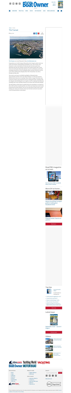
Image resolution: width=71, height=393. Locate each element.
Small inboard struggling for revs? (53, 296)
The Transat (11, 61)
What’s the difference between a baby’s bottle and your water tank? (53, 304)
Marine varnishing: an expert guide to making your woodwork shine (53, 203)
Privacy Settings (21, 391)
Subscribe (54, 2)
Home (10, 27)
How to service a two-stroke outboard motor (57, 354)
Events (14, 27)
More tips (54, 307)
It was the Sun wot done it (51, 298)
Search (60, 372)
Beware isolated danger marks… (53, 300)
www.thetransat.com (31, 61)
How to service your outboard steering (58, 339)
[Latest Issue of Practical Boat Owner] (60, 4)
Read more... (53, 224)
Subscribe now (48, 378)
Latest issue (50, 312)
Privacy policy (15, 391)
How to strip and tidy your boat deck (58, 346)
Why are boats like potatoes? (52, 302)
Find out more (54, 332)
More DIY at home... (53, 189)
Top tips (48, 287)
